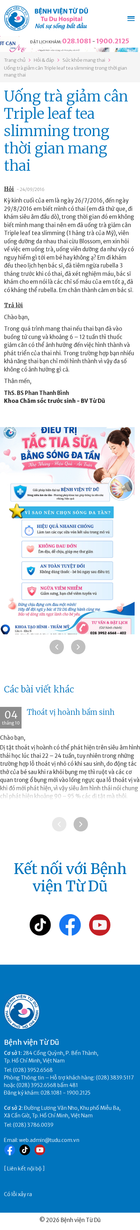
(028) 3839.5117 (115, 1077)
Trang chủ (14, 60)
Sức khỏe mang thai (83, 60)
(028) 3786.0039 (33, 1125)
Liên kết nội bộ (24, 1168)
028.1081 (76, 41)
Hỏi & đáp (44, 60)
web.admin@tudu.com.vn (49, 1140)
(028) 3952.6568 (33, 1070)
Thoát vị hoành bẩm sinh (71, 712)
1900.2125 (112, 41)
